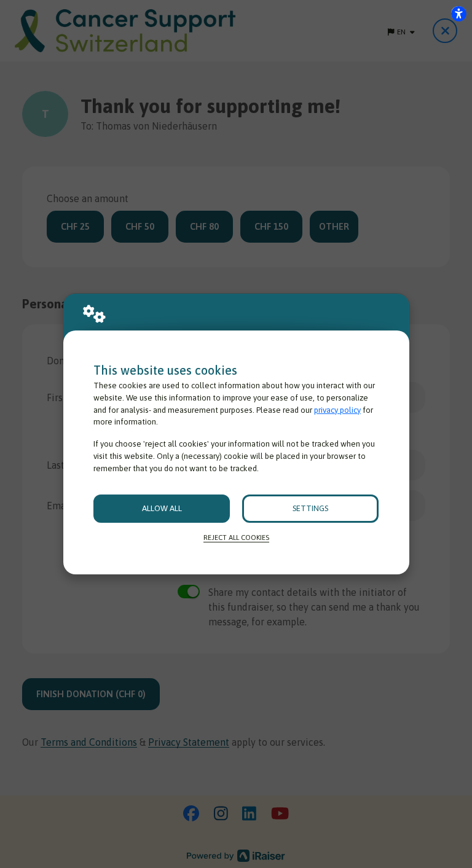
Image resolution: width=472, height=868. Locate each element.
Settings (310, 508)
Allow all (162, 508)
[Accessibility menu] (458, 13)
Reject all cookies (236, 537)
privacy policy (337, 410)
